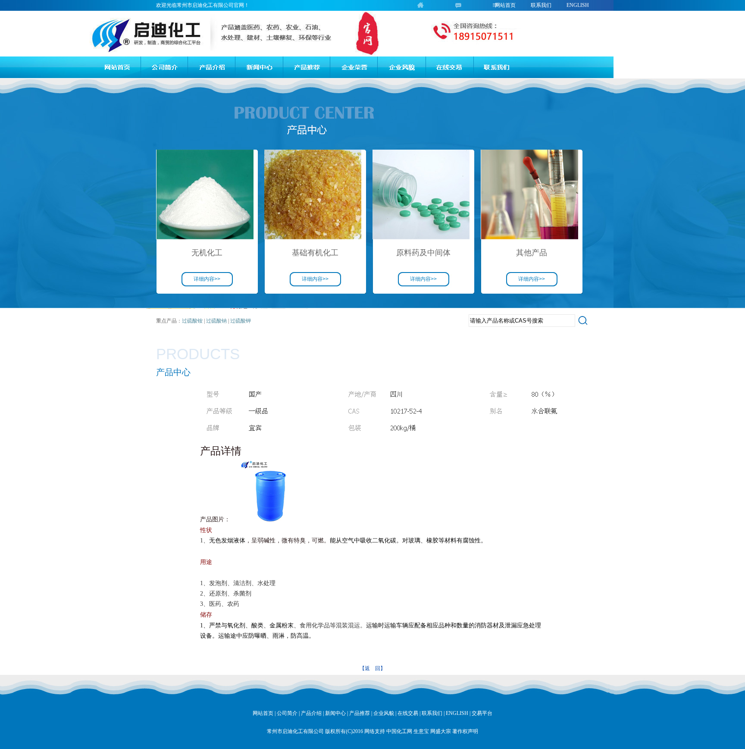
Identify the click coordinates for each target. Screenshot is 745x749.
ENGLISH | (458, 713)
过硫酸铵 (192, 321)
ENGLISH (578, 5)
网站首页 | (264, 713)
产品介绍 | (312, 713)
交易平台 (482, 713)
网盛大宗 (440, 731)
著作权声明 (465, 731)
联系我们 (541, 5)
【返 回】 (372, 668)
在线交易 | (409, 713)
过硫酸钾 (240, 321)
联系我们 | (433, 713)
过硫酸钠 (216, 321)
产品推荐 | (360, 713)
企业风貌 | (384, 713)
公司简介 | (288, 713)
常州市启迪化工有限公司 (295, 731)
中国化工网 (399, 731)
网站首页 (505, 5)
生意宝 (421, 731)
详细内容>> (207, 279)
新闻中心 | (336, 713)
